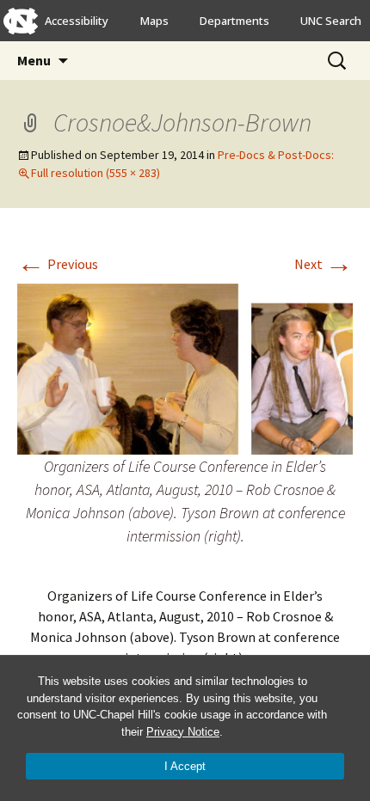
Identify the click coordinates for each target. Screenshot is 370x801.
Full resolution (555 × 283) (95, 172)
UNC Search (330, 20)
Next (323, 263)
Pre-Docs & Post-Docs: (276, 154)
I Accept (185, 766)
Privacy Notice (182, 731)
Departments (234, 20)
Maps (154, 20)
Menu (34, 60)
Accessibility (76, 20)
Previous (57, 263)
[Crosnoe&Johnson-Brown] (185, 367)
